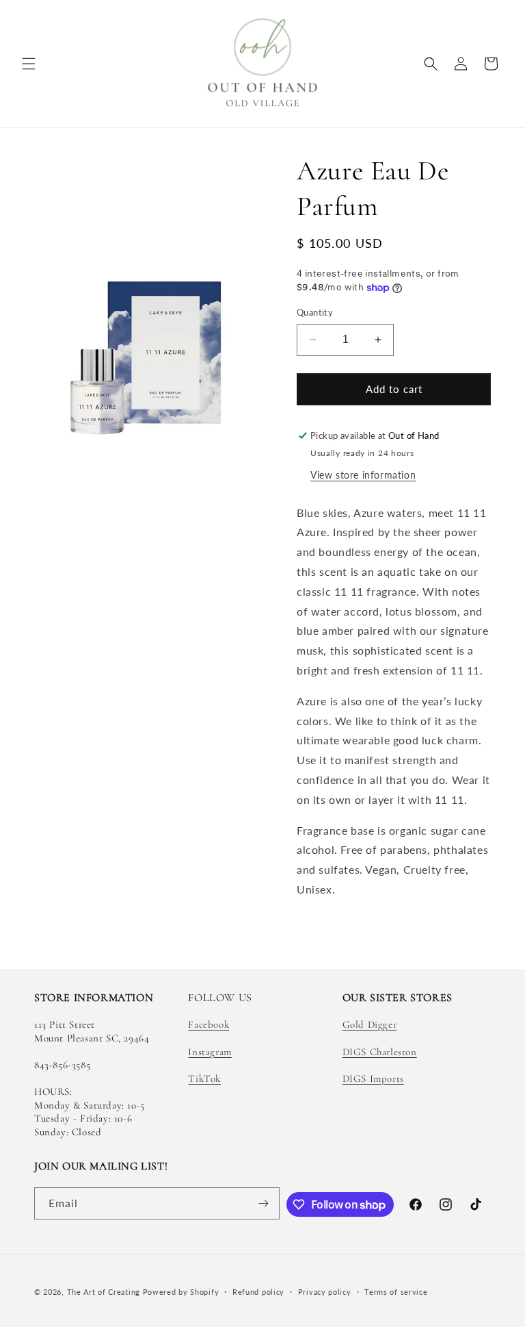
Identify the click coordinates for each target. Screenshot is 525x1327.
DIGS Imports (373, 1078)
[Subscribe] (264, 1203)
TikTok (204, 1078)
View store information (363, 475)
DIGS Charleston (379, 1052)
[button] (29, 64)
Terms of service (395, 1291)
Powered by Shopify (181, 1291)
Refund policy (258, 1291)
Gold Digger (369, 1024)
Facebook (208, 1024)
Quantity (315, 312)
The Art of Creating (105, 1291)
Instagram (209, 1052)
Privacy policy (324, 1291)
